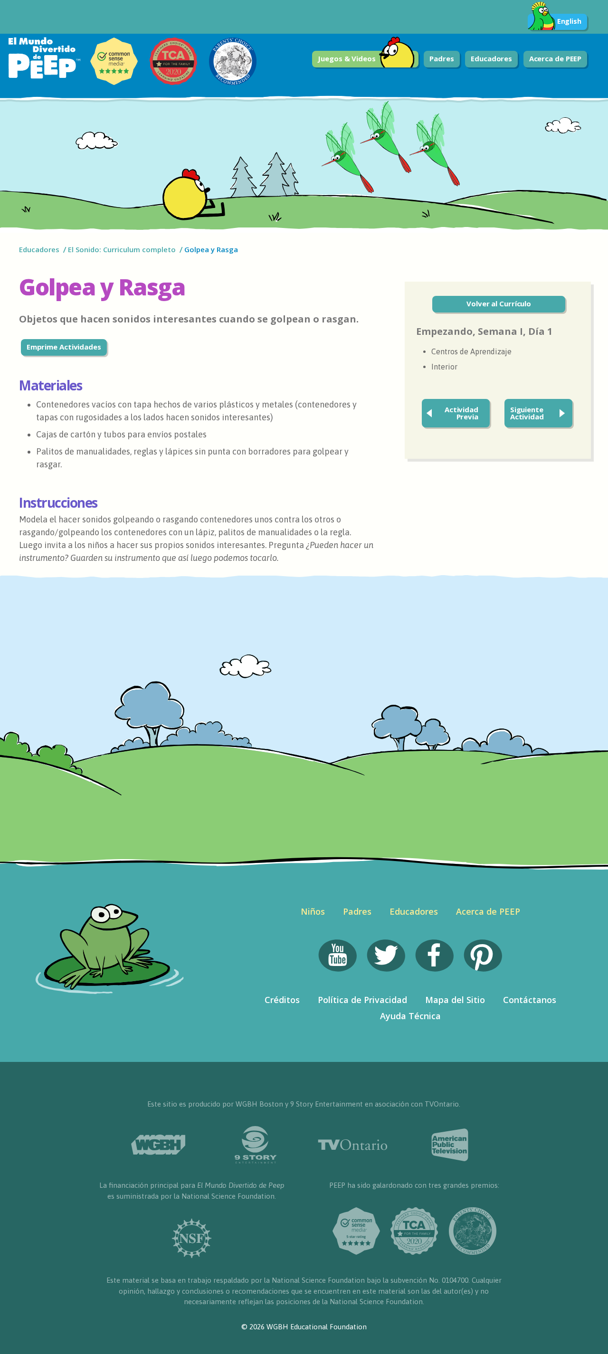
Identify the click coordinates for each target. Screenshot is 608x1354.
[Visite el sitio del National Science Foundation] (191, 1238)
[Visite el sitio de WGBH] (158, 1145)
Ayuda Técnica (410, 1016)
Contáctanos (529, 999)
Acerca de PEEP (555, 58)
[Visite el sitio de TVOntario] (352, 1144)
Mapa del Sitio (455, 999)
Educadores (491, 58)
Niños (313, 911)
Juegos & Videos (347, 58)
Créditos (282, 999)
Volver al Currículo (498, 303)
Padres (441, 58)
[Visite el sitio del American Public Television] (450, 1145)
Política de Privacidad (362, 999)
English (569, 21)
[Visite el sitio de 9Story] (255, 1145)
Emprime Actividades (64, 346)
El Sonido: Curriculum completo (122, 249)
